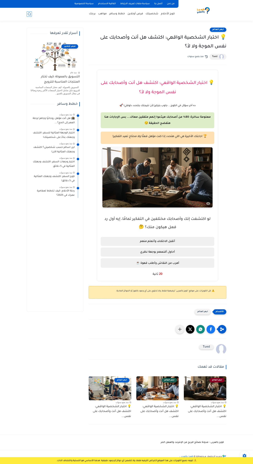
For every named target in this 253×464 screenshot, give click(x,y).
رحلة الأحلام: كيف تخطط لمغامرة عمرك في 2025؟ (56, 193)
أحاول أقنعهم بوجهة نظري (157, 252)
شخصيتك (152, 13)
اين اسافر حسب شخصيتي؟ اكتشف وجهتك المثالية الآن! (54, 149)
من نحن (171, 4)
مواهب (102, 13)
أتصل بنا (158, 4)
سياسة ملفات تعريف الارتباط (135, 4)
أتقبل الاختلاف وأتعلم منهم (157, 241)
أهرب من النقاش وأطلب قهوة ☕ (157, 263)
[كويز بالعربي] (203, 10)
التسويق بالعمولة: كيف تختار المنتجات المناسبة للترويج (60, 79)
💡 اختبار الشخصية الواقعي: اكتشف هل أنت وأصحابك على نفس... (207, 411)
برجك (92, 13)
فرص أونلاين (135, 13)
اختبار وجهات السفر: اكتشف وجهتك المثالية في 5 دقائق (54, 164)
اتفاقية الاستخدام (107, 4)
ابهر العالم (218, 29)
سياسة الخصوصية (84, 4)
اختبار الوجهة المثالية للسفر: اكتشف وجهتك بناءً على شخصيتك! (54, 135)
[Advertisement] (55, 256)
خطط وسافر (117, 13)
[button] (211, 329)
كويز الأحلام (168, 13)
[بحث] (29, 14)
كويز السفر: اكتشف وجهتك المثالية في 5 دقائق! (54, 178)
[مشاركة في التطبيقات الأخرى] (180, 329)
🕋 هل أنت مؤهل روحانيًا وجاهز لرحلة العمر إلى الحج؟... (54, 120)
